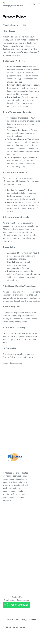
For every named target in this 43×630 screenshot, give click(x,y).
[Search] (30, 4)
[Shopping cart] (34, 4)
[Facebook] (3, 627)
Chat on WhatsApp (18, 604)
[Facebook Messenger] (24, 627)
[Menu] (39, 4)
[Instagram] (10, 627)
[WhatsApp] (17, 627)
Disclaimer (32, 620)
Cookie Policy (20, 620)
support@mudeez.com (19, 600)
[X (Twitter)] (7, 627)
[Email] (21, 627)
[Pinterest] (14, 627)
